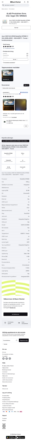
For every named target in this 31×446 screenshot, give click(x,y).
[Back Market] (15, 2)
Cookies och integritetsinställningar (10, 401)
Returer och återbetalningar (8, 373)
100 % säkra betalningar (7, 409)
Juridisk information (6, 405)
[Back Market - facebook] (6, 358)
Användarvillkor (5, 395)
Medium (4, 420)
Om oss (4, 352)
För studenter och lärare (7, 354)
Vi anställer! (4, 356)
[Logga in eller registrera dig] (24, 2)
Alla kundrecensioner (7, 382)
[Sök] (3, 5)
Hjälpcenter (5, 375)
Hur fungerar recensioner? (9, 62)
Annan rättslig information (8, 403)
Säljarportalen (5, 367)
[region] (15, 76)
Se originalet (14, 117)
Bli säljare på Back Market (8, 365)
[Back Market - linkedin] (3, 358)
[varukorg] (27, 2)
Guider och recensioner (7, 377)
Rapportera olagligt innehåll (8, 407)
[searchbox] (17, 5)
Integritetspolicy (6, 399)
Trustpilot (4, 418)
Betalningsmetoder (6, 369)
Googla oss (13, 307)
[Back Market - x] (10, 358)
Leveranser (4, 371)
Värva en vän (5, 388)
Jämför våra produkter (7, 380)
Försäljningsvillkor (6, 397)
